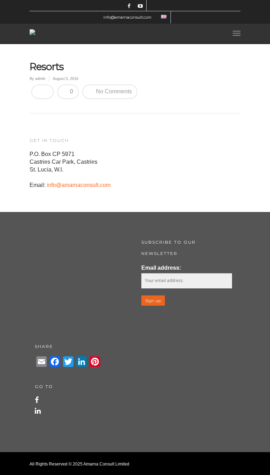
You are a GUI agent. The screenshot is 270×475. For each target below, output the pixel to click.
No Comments (113, 91)
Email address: (161, 268)
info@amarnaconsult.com (127, 17)
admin (40, 78)
